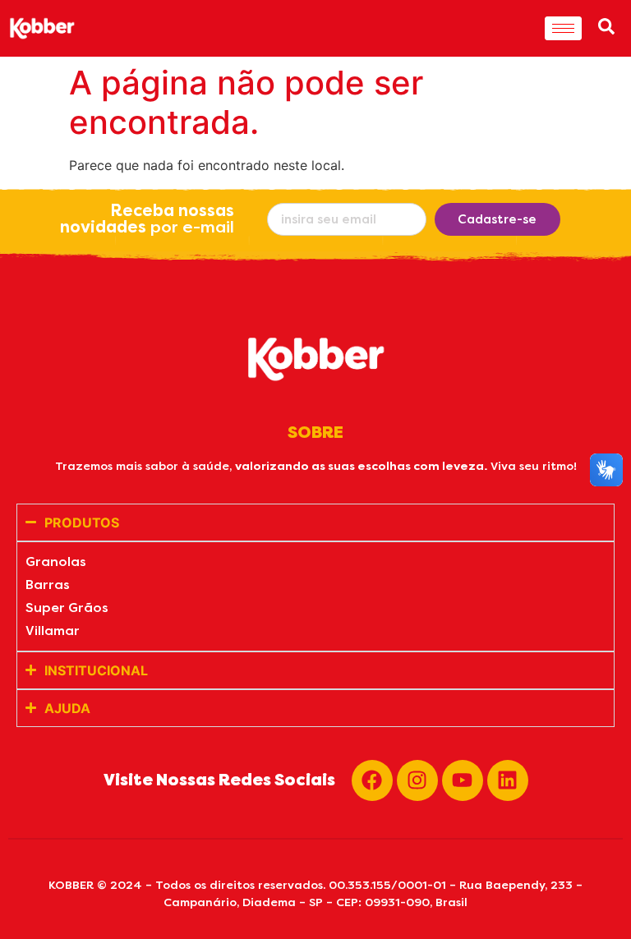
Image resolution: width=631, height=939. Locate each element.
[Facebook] (372, 780)
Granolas (55, 561)
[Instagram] (417, 780)
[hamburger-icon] (563, 28)
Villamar (52, 630)
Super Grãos (66, 607)
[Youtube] (462, 780)
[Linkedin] (507, 780)
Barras (47, 584)
